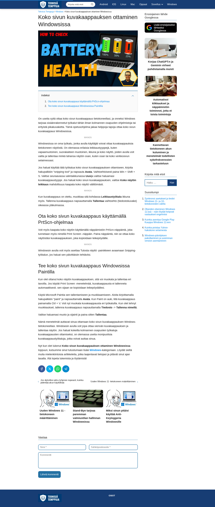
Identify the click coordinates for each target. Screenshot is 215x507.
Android (104, 4)
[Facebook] (41, 368)
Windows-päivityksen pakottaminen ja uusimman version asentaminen (159, 238)
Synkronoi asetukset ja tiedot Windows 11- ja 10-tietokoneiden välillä (159, 201)
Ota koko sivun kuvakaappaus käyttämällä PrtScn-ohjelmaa (79, 101)
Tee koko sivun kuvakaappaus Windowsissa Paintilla (75, 106)
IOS (114, 4)
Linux (123, 4)
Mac (133, 4)
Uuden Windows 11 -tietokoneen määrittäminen (113, 381)
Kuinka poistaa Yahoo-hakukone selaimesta (156, 228)
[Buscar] (92, 4)
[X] (49, 368)
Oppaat (143, 4)
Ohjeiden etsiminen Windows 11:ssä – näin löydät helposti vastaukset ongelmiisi (160, 212)
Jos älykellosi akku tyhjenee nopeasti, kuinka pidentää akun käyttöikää (62, 381)
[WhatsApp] (57, 368)
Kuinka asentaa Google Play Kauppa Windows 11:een (159, 221)
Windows (172, 4)
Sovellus (155, 4)
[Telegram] (65, 368)
